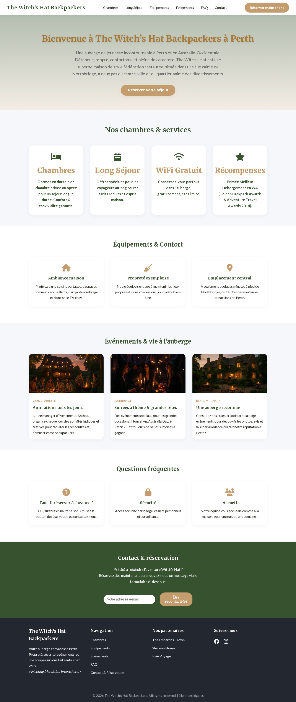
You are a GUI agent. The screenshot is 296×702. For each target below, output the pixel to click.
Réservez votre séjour (148, 90)
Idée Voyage (161, 656)
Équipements (100, 648)
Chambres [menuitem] (111, 7)
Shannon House (163, 648)
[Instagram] (226, 641)
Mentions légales (191, 695)
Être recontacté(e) (176, 599)
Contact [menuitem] (221, 7)
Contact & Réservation (107, 672)
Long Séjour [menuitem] (134, 7)
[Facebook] (216, 641)
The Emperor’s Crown (168, 640)
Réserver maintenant (267, 7)
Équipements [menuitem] (159, 7)
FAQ (94, 664)
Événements (100, 656)
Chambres (98, 640)
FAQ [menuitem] (204, 7)
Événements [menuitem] (185, 7)
